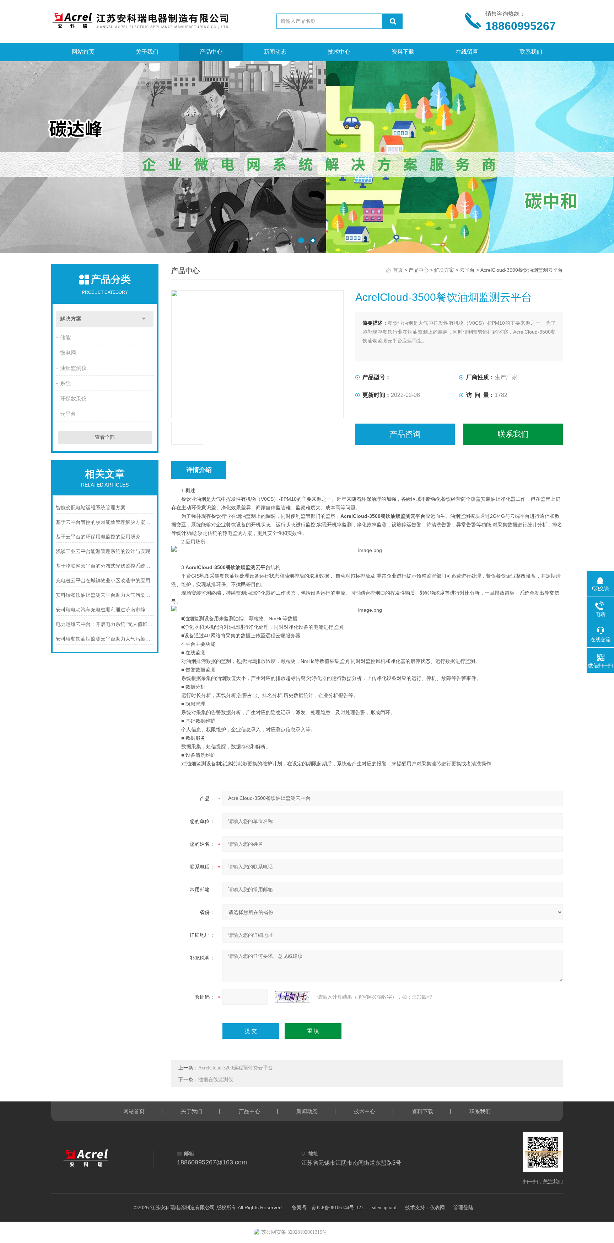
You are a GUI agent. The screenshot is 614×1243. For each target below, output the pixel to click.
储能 (65, 337)
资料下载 (403, 52)
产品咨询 (405, 434)
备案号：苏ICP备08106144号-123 (327, 1207)
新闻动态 (275, 52)
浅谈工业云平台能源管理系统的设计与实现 (103, 551)
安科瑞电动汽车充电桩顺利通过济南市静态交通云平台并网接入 (105, 609)
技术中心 (339, 52)
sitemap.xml (384, 1207)
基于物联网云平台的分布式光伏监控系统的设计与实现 (105, 566)
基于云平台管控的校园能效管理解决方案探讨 (105, 522)
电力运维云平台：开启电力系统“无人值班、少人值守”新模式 (105, 624)
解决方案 (70, 319)
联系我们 (530, 52)
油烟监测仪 (73, 368)
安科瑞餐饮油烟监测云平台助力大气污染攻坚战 (105, 595)
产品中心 (211, 52)
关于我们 (147, 52)
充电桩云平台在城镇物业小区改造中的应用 (103, 580)
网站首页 (83, 52)
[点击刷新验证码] (292, 997)
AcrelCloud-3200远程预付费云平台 (235, 1068)
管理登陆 (463, 1207)
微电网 (68, 353)
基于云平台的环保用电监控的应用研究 (98, 537)
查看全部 (105, 437)
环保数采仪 (73, 399)
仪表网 (437, 1207)
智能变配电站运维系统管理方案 (90, 507)
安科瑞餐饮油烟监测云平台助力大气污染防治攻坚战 (105, 639)
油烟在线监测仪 (215, 1079)
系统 (65, 383)
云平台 (68, 414)
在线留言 (467, 52)
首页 (398, 270)
